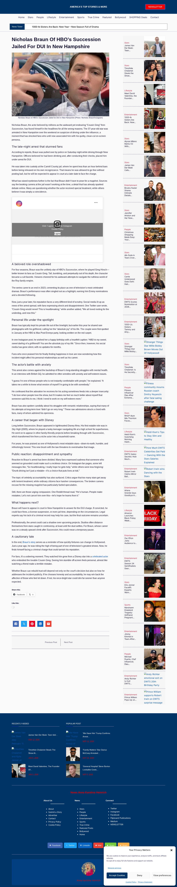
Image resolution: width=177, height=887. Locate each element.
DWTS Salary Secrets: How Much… (130, 456)
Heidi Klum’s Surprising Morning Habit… (129, 438)
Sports (127, 605)
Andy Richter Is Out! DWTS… (130, 681)
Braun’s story (29, 542)
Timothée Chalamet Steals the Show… (128, 72)
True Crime (84, 825)
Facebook (114, 815)
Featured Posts (86, 828)
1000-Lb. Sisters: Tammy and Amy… (129, 328)
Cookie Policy (131, 882)
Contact (52, 818)
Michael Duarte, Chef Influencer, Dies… (130, 660)
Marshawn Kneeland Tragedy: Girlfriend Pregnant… (129, 612)
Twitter (113, 808)
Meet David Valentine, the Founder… (130, 95)
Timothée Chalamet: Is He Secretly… (130, 369)
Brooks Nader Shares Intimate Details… (130, 192)
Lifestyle (128, 90)
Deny (139, 875)
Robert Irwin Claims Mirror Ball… (130, 474)
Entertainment (130, 114)
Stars (126, 43)
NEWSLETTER (155, 7)
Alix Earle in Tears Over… (130, 256)
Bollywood (84, 831)
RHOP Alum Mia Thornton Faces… (130, 418)
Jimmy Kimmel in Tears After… (130, 636)
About (51, 809)
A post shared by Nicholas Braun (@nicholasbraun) (57, 237)
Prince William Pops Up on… (130, 698)
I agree (57, 233)
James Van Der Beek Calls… (129, 167)
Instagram (115, 811)
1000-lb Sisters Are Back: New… (130, 119)
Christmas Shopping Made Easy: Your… (129, 236)
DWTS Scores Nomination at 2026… (130, 304)
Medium (114, 821)
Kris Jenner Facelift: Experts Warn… (129, 589)
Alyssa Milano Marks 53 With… (130, 143)
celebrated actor (100, 556)
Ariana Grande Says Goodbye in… (130, 492)
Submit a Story (55, 812)
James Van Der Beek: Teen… (129, 48)
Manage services (114, 868)
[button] (171, 850)
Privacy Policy (54, 822)
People (127, 229)
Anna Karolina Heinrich (88, 880)
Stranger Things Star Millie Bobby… (130, 348)
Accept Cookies (117, 875)
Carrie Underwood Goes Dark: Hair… (129, 280)
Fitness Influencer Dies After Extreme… (129, 394)
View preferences (162, 875)
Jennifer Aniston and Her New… (129, 215)
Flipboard (114, 818)
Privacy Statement (145, 882)
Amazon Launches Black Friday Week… (130, 517)
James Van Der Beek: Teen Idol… (43, 735)
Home (82, 834)
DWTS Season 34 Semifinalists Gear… (130, 565)
